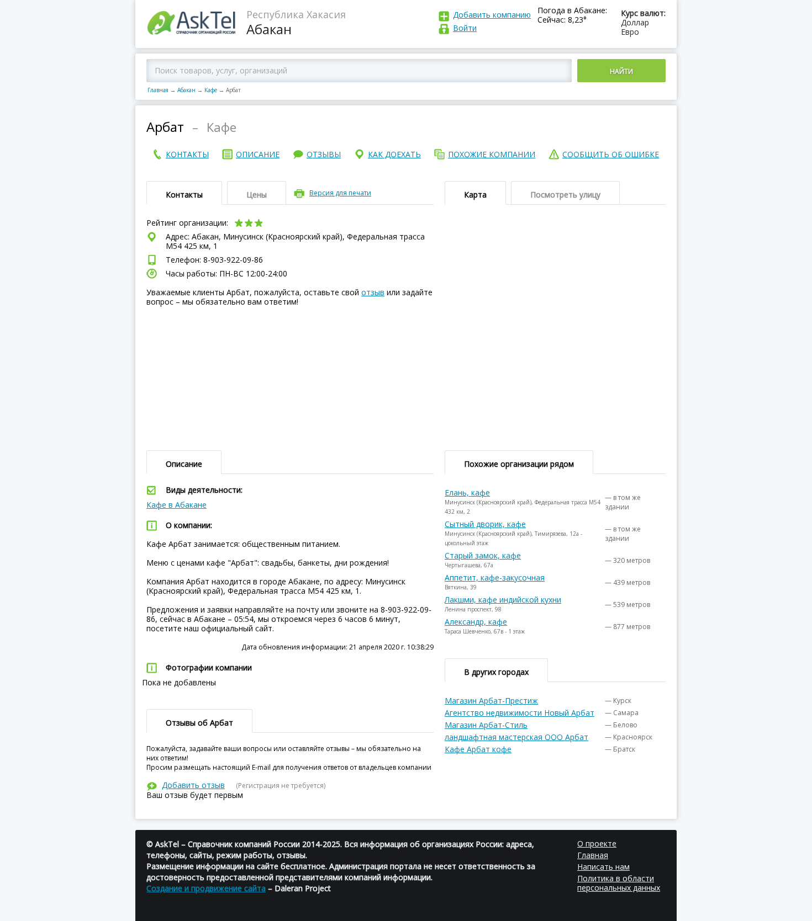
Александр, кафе (476, 621)
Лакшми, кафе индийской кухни (503, 599)
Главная (157, 90)
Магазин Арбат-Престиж (491, 700)
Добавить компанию (492, 14)
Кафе (210, 90)
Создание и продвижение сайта (206, 888)
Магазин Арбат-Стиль (486, 725)
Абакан (186, 90)
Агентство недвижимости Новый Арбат (519, 712)
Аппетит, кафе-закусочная (495, 577)
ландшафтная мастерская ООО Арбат (516, 737)
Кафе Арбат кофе (478, 749)
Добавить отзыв (193, 785)
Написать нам (603, 866)
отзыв (372, 292)
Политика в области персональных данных (618, 883)
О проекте (596, 843)
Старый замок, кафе (483, 555)
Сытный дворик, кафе (485, 524)
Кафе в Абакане (176, 504)
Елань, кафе (467, 492)
